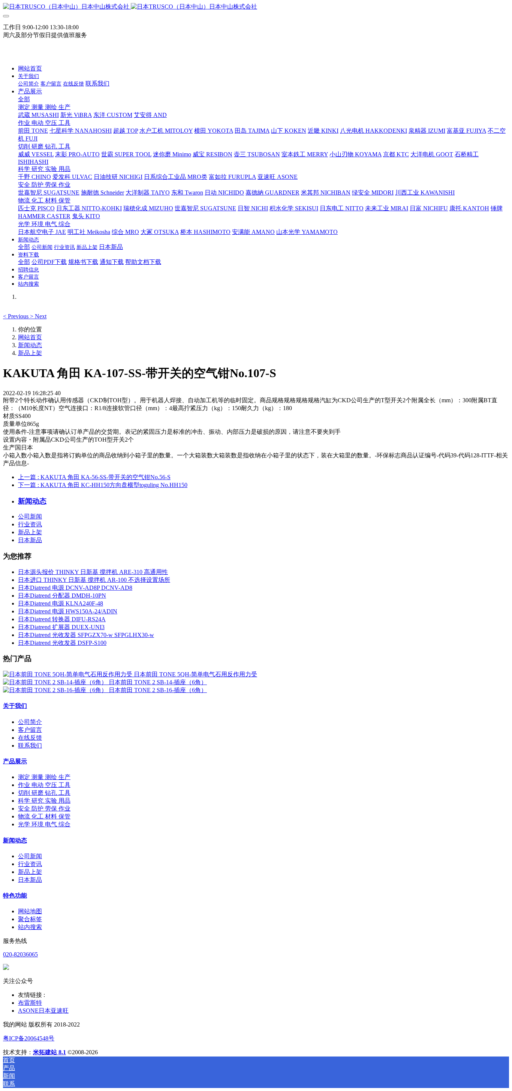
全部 (24, 99)
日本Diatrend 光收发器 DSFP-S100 (62, 643)
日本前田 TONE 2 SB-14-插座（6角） (158, 682)
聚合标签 (30, 919)
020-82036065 (20, 954)
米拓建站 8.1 (49, 1052)
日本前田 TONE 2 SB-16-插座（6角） (158, 690)
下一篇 (102, 485)
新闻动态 (30, 345)
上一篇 (94, 477)
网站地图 (30, 911)
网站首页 (30, 68)
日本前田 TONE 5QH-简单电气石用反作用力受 (195, 674)
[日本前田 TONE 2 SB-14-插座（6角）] (56, 682)
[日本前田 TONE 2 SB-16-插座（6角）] (56, 690)
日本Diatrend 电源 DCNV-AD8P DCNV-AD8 (75, 587)
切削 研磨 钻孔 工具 (44, 793)
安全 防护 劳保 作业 (44, 808)
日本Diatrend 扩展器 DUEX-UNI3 (61, 627)
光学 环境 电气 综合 (44, 824)
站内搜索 (30, 927)
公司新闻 (30, 516)
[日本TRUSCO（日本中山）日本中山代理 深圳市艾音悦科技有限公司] (256, 7)
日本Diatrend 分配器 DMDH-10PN (62, 595)
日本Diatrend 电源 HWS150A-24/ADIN (67, 611)
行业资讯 (30, 524)
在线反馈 (30, 737)
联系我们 (30, 745)
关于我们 (15, 706)
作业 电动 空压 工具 (44, 785)
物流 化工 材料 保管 (44, 816)
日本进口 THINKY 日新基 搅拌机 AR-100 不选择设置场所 (94, 580)
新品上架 (30, 353)
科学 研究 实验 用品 (44, 800)
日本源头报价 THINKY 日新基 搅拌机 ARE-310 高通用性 (93, 572)
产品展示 (15, 761)
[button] (16, 316)
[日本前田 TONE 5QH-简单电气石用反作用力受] (68, 674)
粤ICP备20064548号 (28, 1038)
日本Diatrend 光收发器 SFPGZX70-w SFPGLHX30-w (86, 635)
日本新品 (30, 540)
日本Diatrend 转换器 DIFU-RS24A (62, 619)
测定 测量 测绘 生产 (44, 777)
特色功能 (15, 895)
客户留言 (30, 730)
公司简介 (30, 722)
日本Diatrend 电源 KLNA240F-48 (60, 603)
